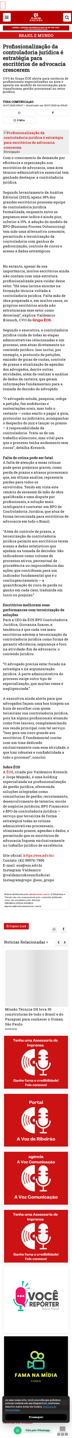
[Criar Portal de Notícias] (62, 1431)
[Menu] (7, 17)
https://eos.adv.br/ (38, 855)
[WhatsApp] (18, 1430)
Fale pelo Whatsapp (38, 1430)
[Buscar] (67, 17)
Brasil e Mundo (36, 35)
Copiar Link (17, 926)
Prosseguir (36, 1417)
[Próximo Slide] (65, 942)
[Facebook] (53, 113)
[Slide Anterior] (58, 942)
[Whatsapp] (19, 113)
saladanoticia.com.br (39, 894)
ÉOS (9, 772)
